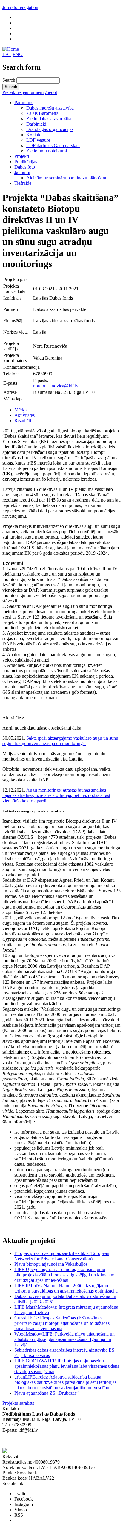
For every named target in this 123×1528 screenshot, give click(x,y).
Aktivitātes (24, 415)
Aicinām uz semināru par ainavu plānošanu (66, 177)
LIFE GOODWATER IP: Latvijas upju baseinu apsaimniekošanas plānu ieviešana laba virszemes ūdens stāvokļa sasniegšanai (66, 1366)
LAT (6, 54)
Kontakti (34, 134)
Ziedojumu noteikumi (46, 150)
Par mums (23, 102)
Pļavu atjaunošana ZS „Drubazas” (46, 1393)
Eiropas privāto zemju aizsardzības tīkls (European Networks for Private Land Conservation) (61, 1256)
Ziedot (51, 92)
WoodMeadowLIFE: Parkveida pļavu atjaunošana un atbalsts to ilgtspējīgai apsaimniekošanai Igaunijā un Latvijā (64, 1339)
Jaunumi (22, 172)
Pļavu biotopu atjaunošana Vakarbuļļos (50, 1264)
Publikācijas (25, 161)
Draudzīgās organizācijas (49, 129)
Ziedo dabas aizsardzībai (49, 118)
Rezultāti (22, 420)
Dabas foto (24, 166)
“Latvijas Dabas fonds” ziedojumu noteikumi (44, 1440)
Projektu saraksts (18, 1403)
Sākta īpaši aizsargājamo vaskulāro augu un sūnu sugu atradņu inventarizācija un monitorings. (60, 741)
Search (9, 80)
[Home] (10, 49)
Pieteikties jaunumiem (23, 92)
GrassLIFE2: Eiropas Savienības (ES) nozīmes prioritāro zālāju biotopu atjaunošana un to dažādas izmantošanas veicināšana (62, 1323)
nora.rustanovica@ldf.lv (56, 385)
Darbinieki (36, 124)
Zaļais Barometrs (42, 113)
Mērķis (20, 409)
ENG (18, 54)
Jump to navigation (20, 7)
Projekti (21, 156)
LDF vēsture (38, 140)
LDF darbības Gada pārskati (53, 145)
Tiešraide (22, 183)
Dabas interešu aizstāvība (50, 107)
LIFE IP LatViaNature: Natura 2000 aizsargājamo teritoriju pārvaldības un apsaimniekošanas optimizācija (66, 1288)
